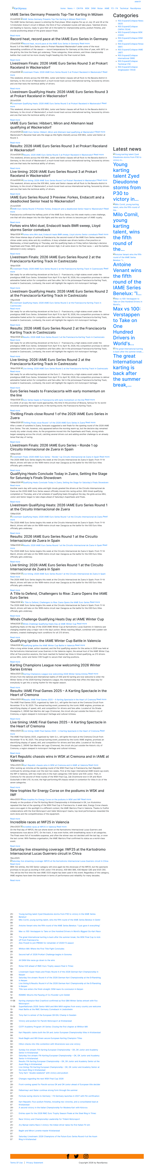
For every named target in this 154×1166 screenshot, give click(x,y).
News (70, 8)
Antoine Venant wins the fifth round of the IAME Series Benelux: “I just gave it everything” (59, 925)
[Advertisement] (68, 897)
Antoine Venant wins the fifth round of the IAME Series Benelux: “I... (127, 279)
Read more (15, 35)
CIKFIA (124, 29)
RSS (120, 20)
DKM (93, 8)
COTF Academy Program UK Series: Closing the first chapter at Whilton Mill (53, 1026)
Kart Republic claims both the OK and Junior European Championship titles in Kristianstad (60, 1032)
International (126, 58)
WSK (87, 8)
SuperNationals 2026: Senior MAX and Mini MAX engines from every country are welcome (60, 1006)
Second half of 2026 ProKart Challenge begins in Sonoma (45, 954)
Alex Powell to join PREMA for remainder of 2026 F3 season (46, 943)
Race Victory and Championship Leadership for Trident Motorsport (49, 1119)
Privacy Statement (34, 1162)
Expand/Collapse (130, 20)
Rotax (100, 8)
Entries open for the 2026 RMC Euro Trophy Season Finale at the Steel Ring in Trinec (57, 1113)
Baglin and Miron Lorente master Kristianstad (39, 1130)
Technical (124, 8)
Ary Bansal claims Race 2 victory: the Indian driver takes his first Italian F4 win (54, 1125)
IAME (107, 8)
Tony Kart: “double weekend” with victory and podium (43, 1073)
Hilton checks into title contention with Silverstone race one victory (49, 1044)
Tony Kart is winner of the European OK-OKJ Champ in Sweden (47, 1015)
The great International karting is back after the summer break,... (127, 370)
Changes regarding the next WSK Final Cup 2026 (41, 1078)
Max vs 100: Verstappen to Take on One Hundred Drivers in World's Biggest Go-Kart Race (60, 931)
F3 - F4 (114, 8)
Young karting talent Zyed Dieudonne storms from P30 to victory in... (127, 181)
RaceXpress (135, 8)
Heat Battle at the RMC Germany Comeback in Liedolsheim (46, 1009)
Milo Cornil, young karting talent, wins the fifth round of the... (126, 231)
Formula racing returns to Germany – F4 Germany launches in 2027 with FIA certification (59, 1096)
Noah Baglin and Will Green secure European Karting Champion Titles (50, 1038)
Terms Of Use (16, 1162)
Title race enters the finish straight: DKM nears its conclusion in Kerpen (51, 989)
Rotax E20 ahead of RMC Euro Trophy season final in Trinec (46, 966)
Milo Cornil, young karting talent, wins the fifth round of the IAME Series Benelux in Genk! (59, 920)
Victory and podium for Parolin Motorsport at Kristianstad (45, 1021)
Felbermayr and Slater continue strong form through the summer (48, 1090)
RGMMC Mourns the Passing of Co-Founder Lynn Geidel (44, 995)
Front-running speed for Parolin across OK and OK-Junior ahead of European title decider (59, 1084)
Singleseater (127, 70)
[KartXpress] (19, 8)
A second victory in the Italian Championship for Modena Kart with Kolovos (53, 1107)
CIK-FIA (80, 8)
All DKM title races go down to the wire (37, 960)
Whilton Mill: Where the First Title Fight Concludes (41, 948)
